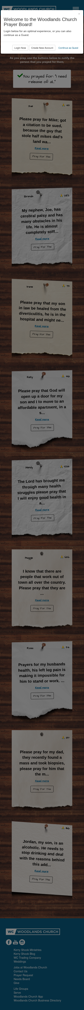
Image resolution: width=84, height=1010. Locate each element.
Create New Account (42, 47)
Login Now (20, 47)
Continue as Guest (68, 47)
